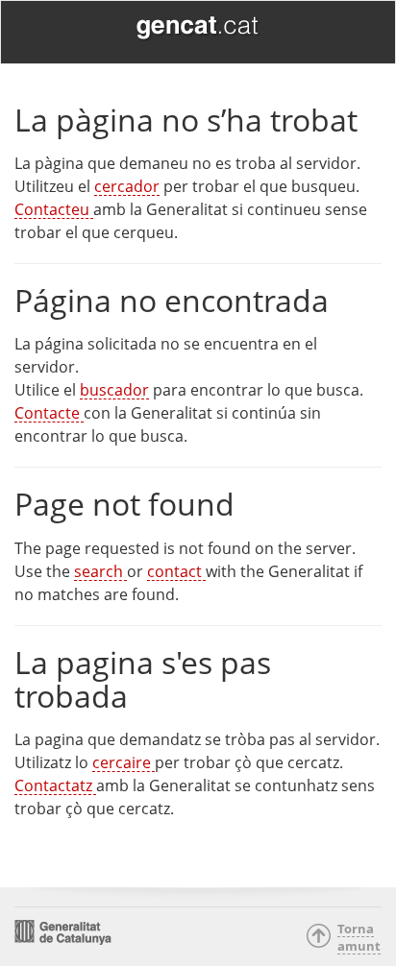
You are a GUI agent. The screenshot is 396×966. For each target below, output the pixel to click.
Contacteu (53, 209)
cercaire (123, 762)
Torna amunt (353, 937)
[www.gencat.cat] (62, 930)
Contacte (49, 412)
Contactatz (55, 785)
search (100, 571)
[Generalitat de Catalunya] (198, 29)
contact (176, 571)
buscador (114, 389)
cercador (127, 186)
